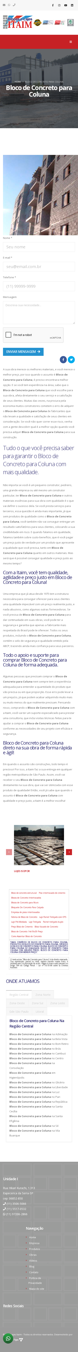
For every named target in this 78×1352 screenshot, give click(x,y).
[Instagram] (59, 5)
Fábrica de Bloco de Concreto (24, 917)
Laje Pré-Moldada (19, 921)
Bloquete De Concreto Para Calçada (27, 907)
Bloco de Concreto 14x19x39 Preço (27, 931)
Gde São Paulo (19, 1011)
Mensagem (10, 297)
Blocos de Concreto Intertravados (26, 897)
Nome (7, 238)
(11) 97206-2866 (16, 1214)
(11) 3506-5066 (16, 1204)
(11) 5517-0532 (16, 1209)
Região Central (18, 995)
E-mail (7, 257)
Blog (31, 1266)
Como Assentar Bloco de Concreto (26, 936)
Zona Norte (43, 995)
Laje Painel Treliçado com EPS (52, 917)
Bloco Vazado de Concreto (46, 926)
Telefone (9, 277)
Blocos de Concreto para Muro (24, 902)
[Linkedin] (72, 5)
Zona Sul (37, 1003)
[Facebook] (53, 5)
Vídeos (33, 1260)
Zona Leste (57, 1003)
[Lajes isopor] (39, 845)
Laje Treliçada (35, 921)
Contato (33, 1272)
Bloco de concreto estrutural (24, 892)
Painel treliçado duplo (53, 921)
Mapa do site (36, 1288)
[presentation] (9, 852)
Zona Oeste (17, 1003)
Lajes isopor (22, 871)
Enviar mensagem (21, 351)
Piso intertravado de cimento (52, 892)
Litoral (40, 1011)
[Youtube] (65, 5)
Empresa (34, 1243)
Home (18, 81)
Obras (33, 1254)
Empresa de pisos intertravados (25, 912)
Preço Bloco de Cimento (22, 926)
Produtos (34, 1249)
